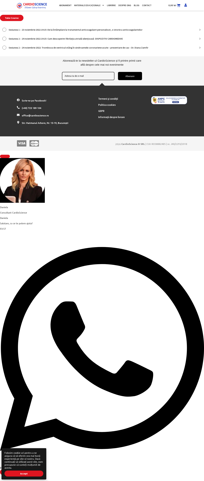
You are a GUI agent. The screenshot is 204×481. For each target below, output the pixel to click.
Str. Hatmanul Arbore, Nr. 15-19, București (45, 122)
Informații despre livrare (111, 117)
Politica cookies (107, 105)
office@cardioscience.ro (35, 115)
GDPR (101, 111)
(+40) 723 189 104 (31, 108)
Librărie (111, 5)
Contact (146, 5)
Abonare (130, 75)
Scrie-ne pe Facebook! (34, 100)
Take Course (12, 17)
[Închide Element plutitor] (5, 156)
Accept (24, 473)
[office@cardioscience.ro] (18, 115)
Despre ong (124, 5)
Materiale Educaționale (87, 5)
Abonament (65, 5)
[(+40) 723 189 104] (18, 107)
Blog (136, 5)
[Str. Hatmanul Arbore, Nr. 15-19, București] (18, 122)
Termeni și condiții (108, 98)
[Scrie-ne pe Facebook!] (18, 100)
